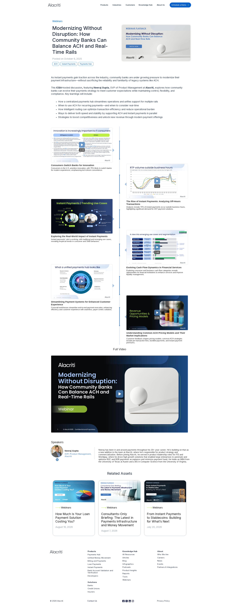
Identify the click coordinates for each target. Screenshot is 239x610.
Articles (125, 558)
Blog (124, 561)
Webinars (57, 21)
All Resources (128, 554)
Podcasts (126, 567)
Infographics (128, 564)
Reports (125, 573)
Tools (124, 577)
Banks (90, 585)
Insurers (91, 592)
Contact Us (92, 601)
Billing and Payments (97, 561)
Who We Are (163, 554)
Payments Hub (86, 64)
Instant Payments (69, 64)
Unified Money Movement (99, 558)
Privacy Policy (163, 601)
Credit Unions (94, 588)
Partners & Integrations (167, 567)
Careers (160, 558)
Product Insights (129, 570)
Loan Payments (94, 564)
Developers (93, 576)
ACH (56, 64)
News (159, 561)
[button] (81, 145)
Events (160, 564)
